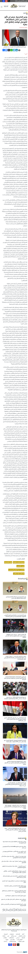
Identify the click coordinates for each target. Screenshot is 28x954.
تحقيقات (12, 934)
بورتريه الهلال (12, 941)
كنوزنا (7, 939)
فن (8, 936)
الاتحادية (18, 934)
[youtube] (6, 1)
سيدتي (17, 937)
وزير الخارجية (8, 562)
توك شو (12, 939)
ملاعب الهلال (22, 936)
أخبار (24, 13)
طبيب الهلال (21, 941)
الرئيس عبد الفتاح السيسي (16, 570)
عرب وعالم (13, 936)
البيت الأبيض (20, 566)
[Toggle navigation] (2, 7)
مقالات (5, 937)
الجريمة (5, 934)
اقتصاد (23, 937)
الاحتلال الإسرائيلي (18, 573)
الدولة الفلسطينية (18, 562)
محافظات (11, 937)
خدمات (5, 941)
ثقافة (4, 936)
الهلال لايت (19, 939)
